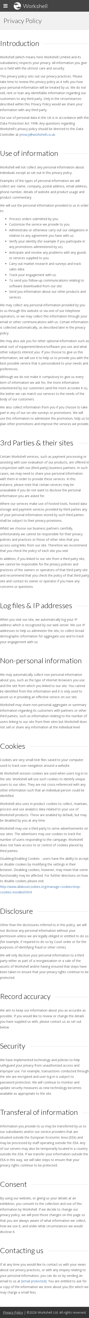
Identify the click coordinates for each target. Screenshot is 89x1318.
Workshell (35, 6)
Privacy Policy (13, 1312)
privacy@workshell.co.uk (37, 134)
